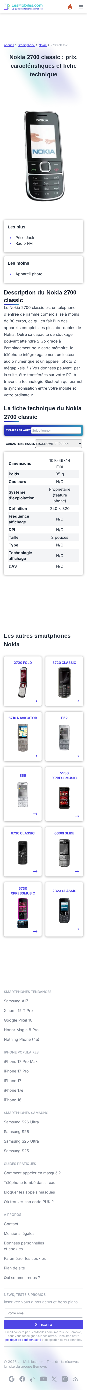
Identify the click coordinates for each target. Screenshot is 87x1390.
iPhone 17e (13, 1090)
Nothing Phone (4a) (21, 1039)
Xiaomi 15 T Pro (18, 1010)
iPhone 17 (12, 1080)
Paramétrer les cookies (25, 1258)
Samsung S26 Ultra (21, 1122)
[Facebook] (22, 1379)
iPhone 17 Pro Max (21, 1061)
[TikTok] (33, 1379)
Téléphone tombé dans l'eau (29, 1182)
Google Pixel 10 (18, 1020)
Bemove (39, 1366)
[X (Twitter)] (54, 1379)
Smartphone (26, 45)
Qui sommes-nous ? (22, 1277)
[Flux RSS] (75, 1379)
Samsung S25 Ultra (21, 1141)
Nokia (43, 45)
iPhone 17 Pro (16, 1071)
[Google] (11, 1379)
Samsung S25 (16, 1150)
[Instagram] (64, 1379)
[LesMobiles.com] (23, 6)
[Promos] (70, 7)
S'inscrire (43, 1324)
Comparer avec (18, 430)
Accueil (9, 45)
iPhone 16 (13, 1099)
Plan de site (14, 1268)
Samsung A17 (16, 1000)
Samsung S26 (16, 1131)
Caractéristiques (20, 444)
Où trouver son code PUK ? (29, 1201)
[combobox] (55, 430)
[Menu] (81, 7)
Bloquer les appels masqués (29, 1192)
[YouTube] (43, 1379)
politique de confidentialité (23, 1339)
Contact (11, 1223)
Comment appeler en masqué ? (32, 1172)
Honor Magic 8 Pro (21, 1029)
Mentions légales (19, 1233)
